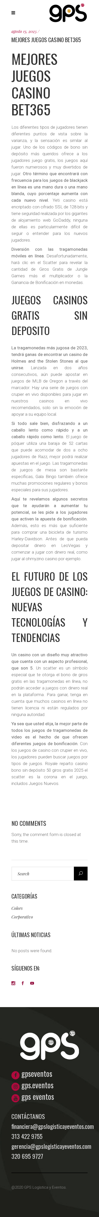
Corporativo (22, 917)
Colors (17, 908)
